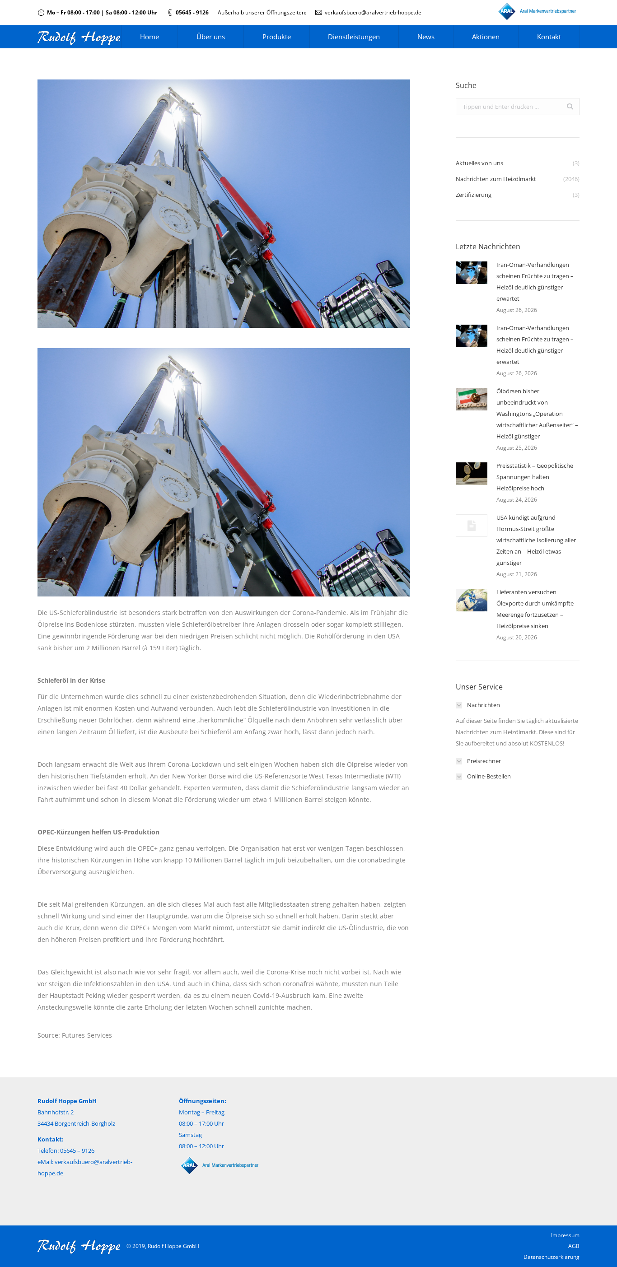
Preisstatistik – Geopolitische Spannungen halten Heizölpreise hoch (534, 476)
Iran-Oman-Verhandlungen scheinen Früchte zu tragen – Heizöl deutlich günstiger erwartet (535, 282)
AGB (574, 1246)
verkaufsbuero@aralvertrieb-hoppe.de (373, 12)
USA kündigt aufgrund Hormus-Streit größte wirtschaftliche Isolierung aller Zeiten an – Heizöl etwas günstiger (536, 540)
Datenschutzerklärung (552, 1257)
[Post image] (471, 272)
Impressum (565, 1235)
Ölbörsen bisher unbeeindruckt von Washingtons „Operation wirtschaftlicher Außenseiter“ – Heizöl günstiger (537, 413)
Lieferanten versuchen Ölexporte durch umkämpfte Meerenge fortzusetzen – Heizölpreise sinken (535, 609)
